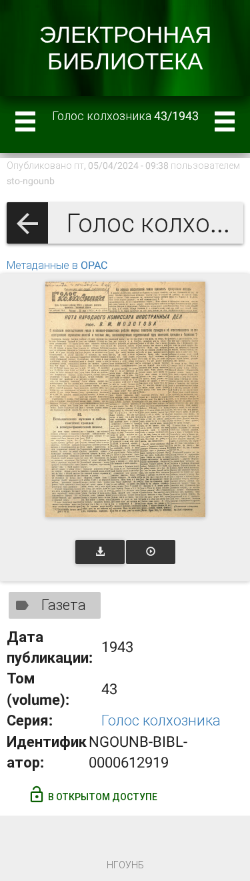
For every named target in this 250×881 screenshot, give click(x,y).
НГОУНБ (125, 865)
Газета (63, 605)
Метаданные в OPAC (57, 265)
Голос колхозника (161, 720)
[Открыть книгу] (125, 399)
